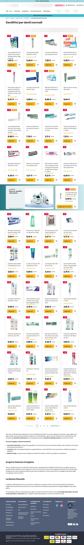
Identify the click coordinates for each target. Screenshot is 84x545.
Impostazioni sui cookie (35, 523)
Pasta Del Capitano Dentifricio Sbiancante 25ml (51, 301)
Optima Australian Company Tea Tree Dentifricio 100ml (33, 408)
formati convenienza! (46, 15)
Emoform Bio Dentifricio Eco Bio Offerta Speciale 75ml (51, 408)
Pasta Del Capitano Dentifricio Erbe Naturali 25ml (70, 336)
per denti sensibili (37, 471)
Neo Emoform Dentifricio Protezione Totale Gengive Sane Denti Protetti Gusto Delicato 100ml (51, 167)
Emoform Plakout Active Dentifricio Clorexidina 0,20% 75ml (70, 165)
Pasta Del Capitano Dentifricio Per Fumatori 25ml (14, 371)
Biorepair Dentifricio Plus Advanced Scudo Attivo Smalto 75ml (51, 336)
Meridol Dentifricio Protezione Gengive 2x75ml (51, 89)
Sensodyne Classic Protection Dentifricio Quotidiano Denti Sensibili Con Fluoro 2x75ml (14, 91)
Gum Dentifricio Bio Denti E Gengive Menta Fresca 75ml (70, 266)
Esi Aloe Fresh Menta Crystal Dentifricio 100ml (32, 336)
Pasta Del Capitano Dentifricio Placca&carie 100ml (70, 128)
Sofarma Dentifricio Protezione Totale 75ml (32, 128)
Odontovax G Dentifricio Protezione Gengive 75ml (51, 128)
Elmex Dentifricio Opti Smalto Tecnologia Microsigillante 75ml (33, 301)
